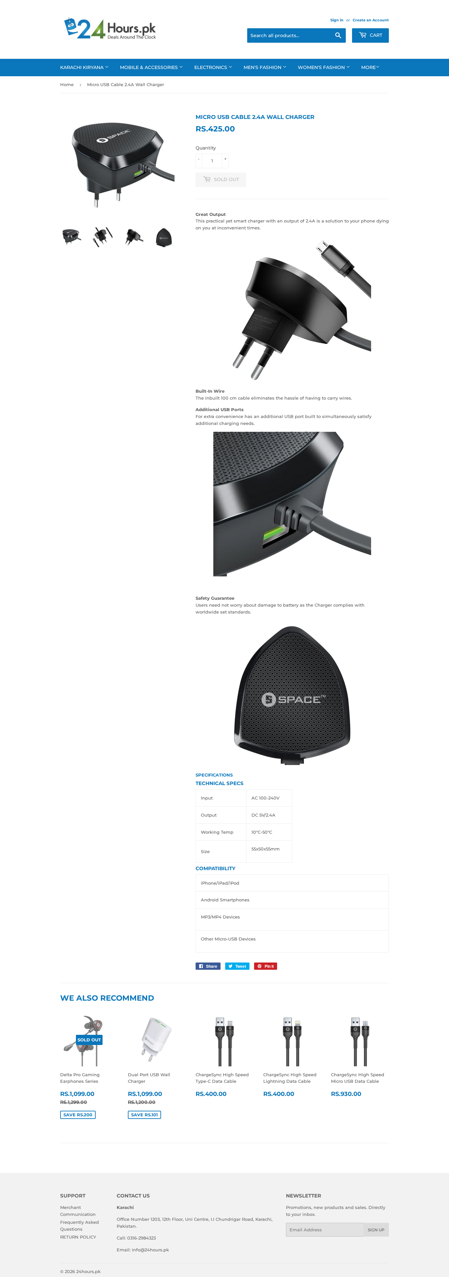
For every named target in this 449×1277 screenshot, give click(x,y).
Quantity (206, 148)
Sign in (336, 20)
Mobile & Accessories (149, 67)
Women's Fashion (322, 67)
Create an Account (371, 20)
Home (67, 84)
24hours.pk (88, 1271)
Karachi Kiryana (82, 67)
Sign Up (376, 1229)
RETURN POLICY (78, 1237)
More (368, 67)
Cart (375, 35)
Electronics (211, 67)
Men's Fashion (263, 67)
